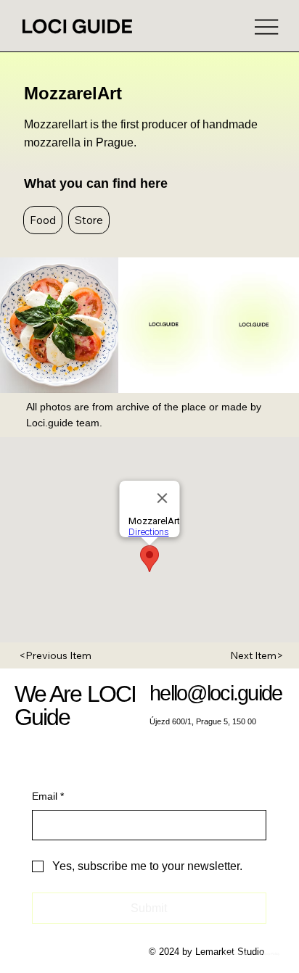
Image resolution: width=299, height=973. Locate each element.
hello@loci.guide (216, 693)
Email (48, 796)
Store (89, 220)
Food (43, 220)
